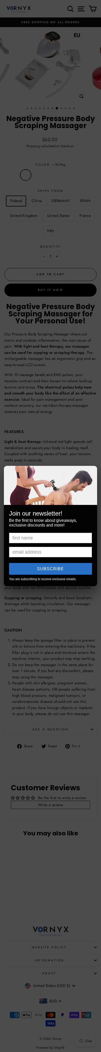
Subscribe (50, 569)
